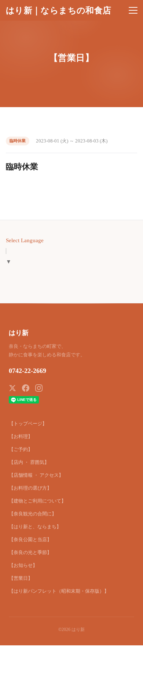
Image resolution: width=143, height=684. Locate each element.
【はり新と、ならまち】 (35, 526)
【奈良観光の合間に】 (32, 513)
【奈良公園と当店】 (30, 539)
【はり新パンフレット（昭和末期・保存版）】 (59, 591)
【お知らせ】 (23, 565)
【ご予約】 (21, 449)
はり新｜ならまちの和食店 (58, 10)
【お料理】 (21, 436)
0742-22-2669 (27, 370)
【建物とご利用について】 (37, 501)
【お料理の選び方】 (30, 488)
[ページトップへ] (128, 674)
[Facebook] (25, 388)
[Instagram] (39, 388)
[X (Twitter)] (12, 388)
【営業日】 (21, 578)
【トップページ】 (28, 423)
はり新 (19, 332)
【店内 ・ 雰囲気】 (29, 462)
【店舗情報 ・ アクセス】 (36, 475)
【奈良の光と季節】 (30, 552)
